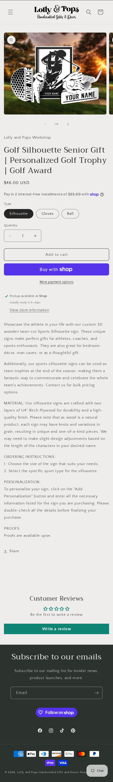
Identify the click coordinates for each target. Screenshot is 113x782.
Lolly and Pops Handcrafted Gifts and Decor (48, 772)
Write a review (56, 629)
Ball (70, 214)
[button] (10, 12)
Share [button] (14, 551)
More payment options (57, 282)
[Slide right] (68, 124)
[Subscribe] (96, 693)
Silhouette (18, 214)
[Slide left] (45, 124)
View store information (29, 310)
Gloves (48, 214)
